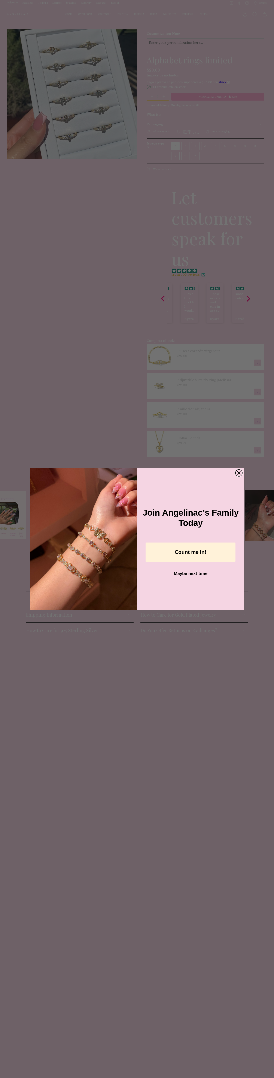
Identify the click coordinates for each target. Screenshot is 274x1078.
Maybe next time (190, 573)
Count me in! (190, 552)
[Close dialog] (238, 473)
